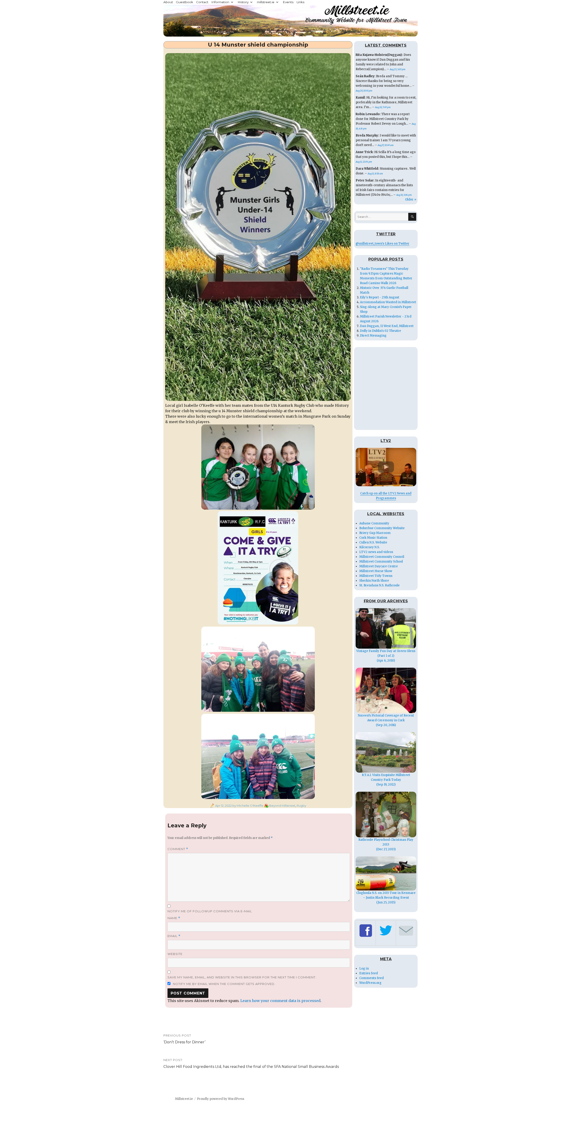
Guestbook (184, 2)
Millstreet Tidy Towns (375, 576)
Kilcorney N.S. (369, 547)
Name (173, 918)
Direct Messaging (373, 335)
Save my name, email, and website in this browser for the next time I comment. (241, 977)
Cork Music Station (373, 538)
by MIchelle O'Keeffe (247, 805)
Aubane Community (374, 523)
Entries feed (368, 973)
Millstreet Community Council (381, 557)
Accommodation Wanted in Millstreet (388, 302)
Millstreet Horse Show (375, 571)
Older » (410, 199)
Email (173, 936)
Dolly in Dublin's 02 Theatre (380, 331)
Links (300, 2)
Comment (177, 849)
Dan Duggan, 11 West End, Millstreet (387, 326)
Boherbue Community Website (382, 528)
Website (174, 954)
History (243, 2)
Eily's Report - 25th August (379, 297)
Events (288, 2)
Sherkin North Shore (374, 581)
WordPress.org (370, 983)
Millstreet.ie (184, 1099)
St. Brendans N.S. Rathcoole (379, 585)
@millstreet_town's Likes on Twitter (382, 244)
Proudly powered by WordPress (220, 1099)
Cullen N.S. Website (373, 542)
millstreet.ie (265, 2)
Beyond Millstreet (282, 805)
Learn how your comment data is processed (280, 1000)
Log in (364, 968)
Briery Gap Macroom (375, 533)
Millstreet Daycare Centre (378, 566)
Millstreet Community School (381, 561)
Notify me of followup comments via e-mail (209, 911)
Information (220, 2)
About (168, 2)
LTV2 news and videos (376, 552)
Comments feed (371, 978)
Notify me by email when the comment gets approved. (223, 984)
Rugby (301, 805)
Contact (202, 2)
